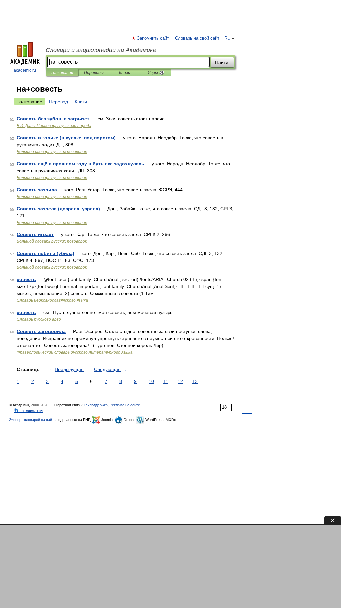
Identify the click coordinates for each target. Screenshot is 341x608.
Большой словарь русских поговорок (52, 151)
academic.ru (25, 70)
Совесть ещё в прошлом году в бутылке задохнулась (80, 163)
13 (195, 381)
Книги (124, 72)
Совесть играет (35, 234)
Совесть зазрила (37, 189)
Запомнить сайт (153, 38)
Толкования (62, 72)
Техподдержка (96, 405)
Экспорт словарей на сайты (32, 420)
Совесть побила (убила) (45, 253)
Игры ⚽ (156, 72)
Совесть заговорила (41, 331)
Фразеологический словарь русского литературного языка (75, 352)
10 (151, 381)
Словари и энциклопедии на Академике (101, 50)
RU (227, 38)
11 (165, 381)
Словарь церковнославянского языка (52, 300)
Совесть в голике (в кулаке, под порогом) (66, 137)
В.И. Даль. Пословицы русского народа (54, 125)
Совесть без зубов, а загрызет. (53, 118)
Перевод (58, 101)
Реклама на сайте (125, 405)
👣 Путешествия (28, 410)
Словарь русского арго (39, 319)
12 (180, 381)
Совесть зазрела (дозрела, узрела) (58, 208)
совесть (26, 279)
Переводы (94, 72)
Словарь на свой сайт (197, 38)
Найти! (222, 62)
